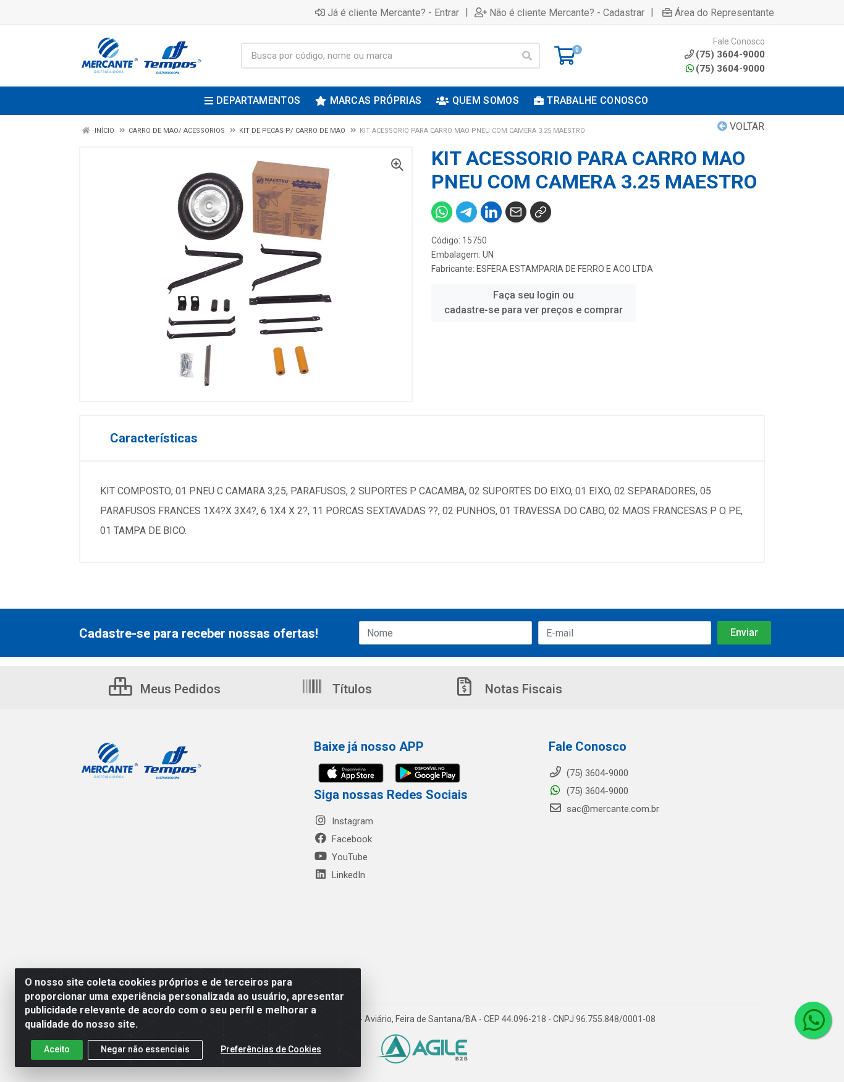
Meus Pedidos (179, 689)
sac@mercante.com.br (611, 808)
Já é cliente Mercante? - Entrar (393, 12)
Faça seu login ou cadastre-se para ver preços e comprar (533, 302)
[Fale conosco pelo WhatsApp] (813, 1020)
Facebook (350, 839)
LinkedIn (347, 875)
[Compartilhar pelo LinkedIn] (491, 211)
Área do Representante (724, 12)
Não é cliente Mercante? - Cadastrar (566, 12)
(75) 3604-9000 (730, 68)
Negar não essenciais (145, 1049)
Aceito (57, 1049)
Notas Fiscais (522, 689)
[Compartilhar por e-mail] (515, 211)
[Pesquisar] (527, 56)
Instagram (351, 821)
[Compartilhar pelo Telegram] (466, 211)
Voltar (745, 126)
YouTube (348, 857)
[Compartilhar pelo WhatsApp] (441, 211)
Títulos (350, 689)
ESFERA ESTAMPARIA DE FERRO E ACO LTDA (564, 269)
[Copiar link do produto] (540, 211)
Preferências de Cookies (271, 1049)
